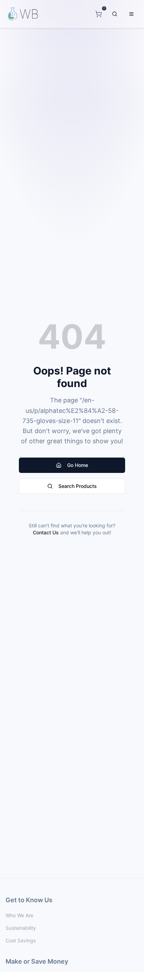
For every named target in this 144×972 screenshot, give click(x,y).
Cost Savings (21, 940)
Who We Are (19, 915)
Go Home (77, 465)
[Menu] (131, 14)
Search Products (77, 486)
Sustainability (21, 928)
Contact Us (46, 532)
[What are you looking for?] (115, 14)
